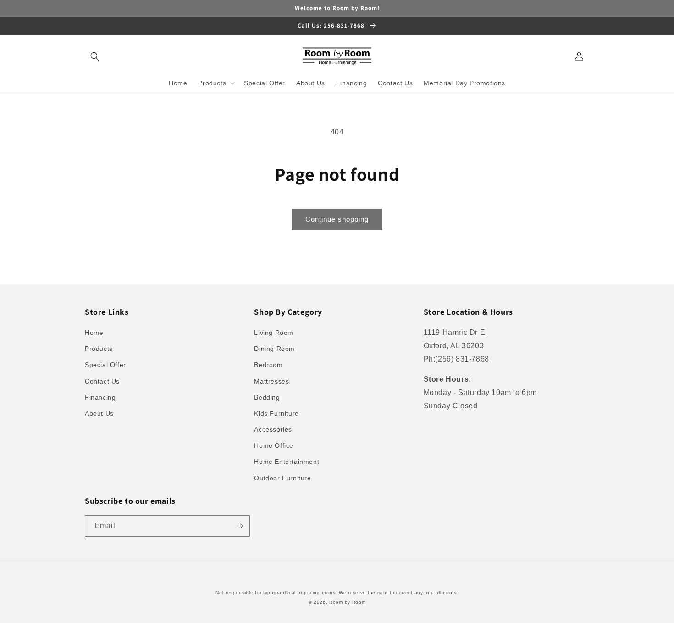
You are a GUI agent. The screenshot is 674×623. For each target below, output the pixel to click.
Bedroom (268, 364)
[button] (95, 56)
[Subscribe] (239, 526)
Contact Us (102, 381)
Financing (100, 397)
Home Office (273, 445)
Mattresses (271, 381)
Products (99, 348)
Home (94, 332)
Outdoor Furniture (282, 478)
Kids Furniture (276, 413)
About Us (99, 413)
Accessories (273, 429)
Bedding (267, 397)
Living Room (273, 332)
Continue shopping (337, 219)
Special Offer (105, 364)
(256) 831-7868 (462, 359)
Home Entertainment (286, 461)
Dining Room (274, 348)
